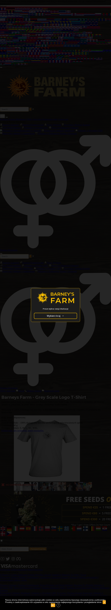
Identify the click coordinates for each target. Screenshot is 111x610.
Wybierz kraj (53, 315)
